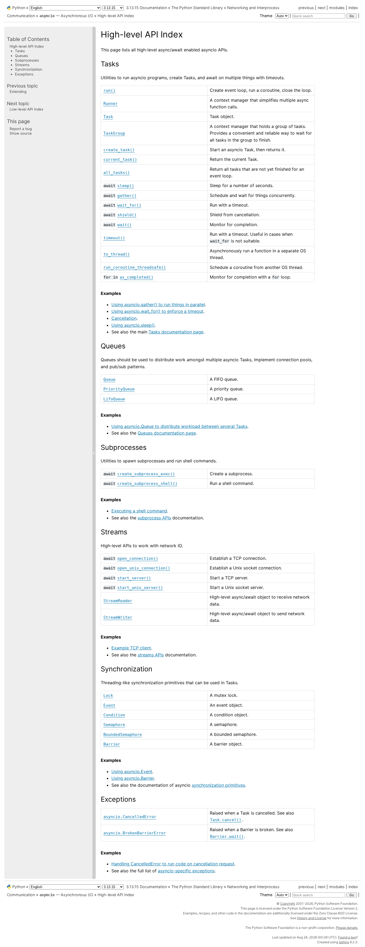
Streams (22, 65)
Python (18, 7)
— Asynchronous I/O (66, 15)
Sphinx (344, 942)
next (321, 7)
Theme (266, 15)
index (353, 7)
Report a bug (21, 129)
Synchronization (28, 69)
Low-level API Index (26, 109)
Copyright (287, 904)
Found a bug (347, 937)
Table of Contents (28, 39)
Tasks (20, 51)
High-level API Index (116, 15)
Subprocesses (27, 60)
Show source (21, 133)
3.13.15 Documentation (146, 7)
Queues (21, 56)
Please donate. (347, 928)
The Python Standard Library (197, 7)
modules (337, 7)
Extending (18, 92)
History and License (312, 918)
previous (306, 7)
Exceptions (24, 74)
